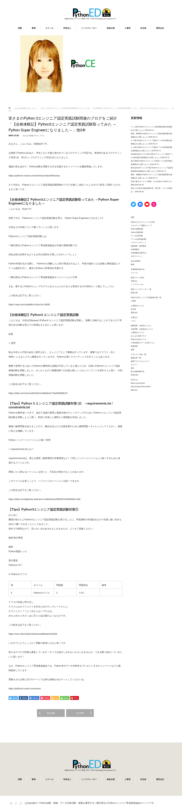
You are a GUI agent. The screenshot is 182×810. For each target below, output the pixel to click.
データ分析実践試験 (138, 239)
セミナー (134, 364)
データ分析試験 (137, 235)
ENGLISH (134, 374)
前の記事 (51, 713)
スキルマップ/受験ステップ (141, 225)
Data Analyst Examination (141, 386)
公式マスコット (137, 256)
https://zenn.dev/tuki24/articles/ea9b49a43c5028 (33, 633)
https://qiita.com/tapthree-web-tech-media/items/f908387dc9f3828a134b (44, 499)
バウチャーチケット (138, 242)
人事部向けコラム (137, 305)
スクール (49, 27)
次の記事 (80, 713)
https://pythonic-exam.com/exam (25, 688)
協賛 (132, 349)
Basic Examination (138, 383)
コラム (41, 135)
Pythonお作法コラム (138, 339)
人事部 (128, 27)
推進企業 (111, 27)
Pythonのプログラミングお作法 (143, 222)
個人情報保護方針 (137, 371)
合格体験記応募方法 (138, 252)
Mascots (134, 390)
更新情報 (134, 346)
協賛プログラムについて (140, 361)
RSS (25, 803)
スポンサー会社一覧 (138, 354)
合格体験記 (135, 249)
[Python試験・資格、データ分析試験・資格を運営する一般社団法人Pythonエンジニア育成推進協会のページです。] (91, 14)
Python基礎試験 (137, 229)
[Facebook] (15, 803)
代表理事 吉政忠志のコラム (142, 329)
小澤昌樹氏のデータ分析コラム (143, 342)
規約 (132, 368)
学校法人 (67, 27)
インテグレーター (89, 27)
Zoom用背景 (135, 261)
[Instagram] (20, 803)
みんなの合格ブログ (30, 135)
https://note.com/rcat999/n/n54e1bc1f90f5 (29, 304)
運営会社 (160, 27)
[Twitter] (11, 803)
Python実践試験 (137, 232)
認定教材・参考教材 (138, 246)
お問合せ (134, 317)
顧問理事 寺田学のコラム (141, 325)
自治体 (143, 27)
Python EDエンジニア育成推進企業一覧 (146, 297)
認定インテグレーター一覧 (141, 289)
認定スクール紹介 (137, 277)
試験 (20, 27)
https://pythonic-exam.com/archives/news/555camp (34, 175)
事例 (34, 27)
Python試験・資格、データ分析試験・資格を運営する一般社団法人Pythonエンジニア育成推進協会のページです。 (97, 802)
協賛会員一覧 (136, 357)
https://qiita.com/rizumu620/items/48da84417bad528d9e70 (38, 393)
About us (134, 379)
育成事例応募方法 (137, 269)
